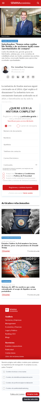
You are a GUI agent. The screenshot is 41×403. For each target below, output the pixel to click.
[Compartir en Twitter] (23, 77)
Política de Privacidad (23, 176)
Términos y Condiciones (25, 173)
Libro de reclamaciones (14, 356)
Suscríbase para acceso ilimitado (20, 121)
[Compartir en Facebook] (28, 77)
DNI (9, 126)
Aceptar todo (32, 394)
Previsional (6, 281)
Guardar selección (31, 399)
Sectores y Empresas (13, 320)
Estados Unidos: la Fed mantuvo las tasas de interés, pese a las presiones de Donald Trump (20, 246)
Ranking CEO (10, 334)
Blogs (7, 337)
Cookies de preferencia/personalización (19, 383)
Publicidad (9, 349)
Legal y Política (11, 330)
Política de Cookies (17, 394)
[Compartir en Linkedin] (18, 77)
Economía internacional (11, 237)
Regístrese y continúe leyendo (20, 187)
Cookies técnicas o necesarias (16, 371)
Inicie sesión (28, 193)
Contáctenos (10, 353)
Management (10, 323)
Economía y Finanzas (13, 327)
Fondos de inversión (9, 41)
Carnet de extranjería (28, 126)
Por (22, 67)
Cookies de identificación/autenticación (19, 377)
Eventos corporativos (13, 346)
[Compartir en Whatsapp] (13, 77)
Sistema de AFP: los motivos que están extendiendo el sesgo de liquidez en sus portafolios (19, 289)
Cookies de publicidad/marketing (17, 388)
